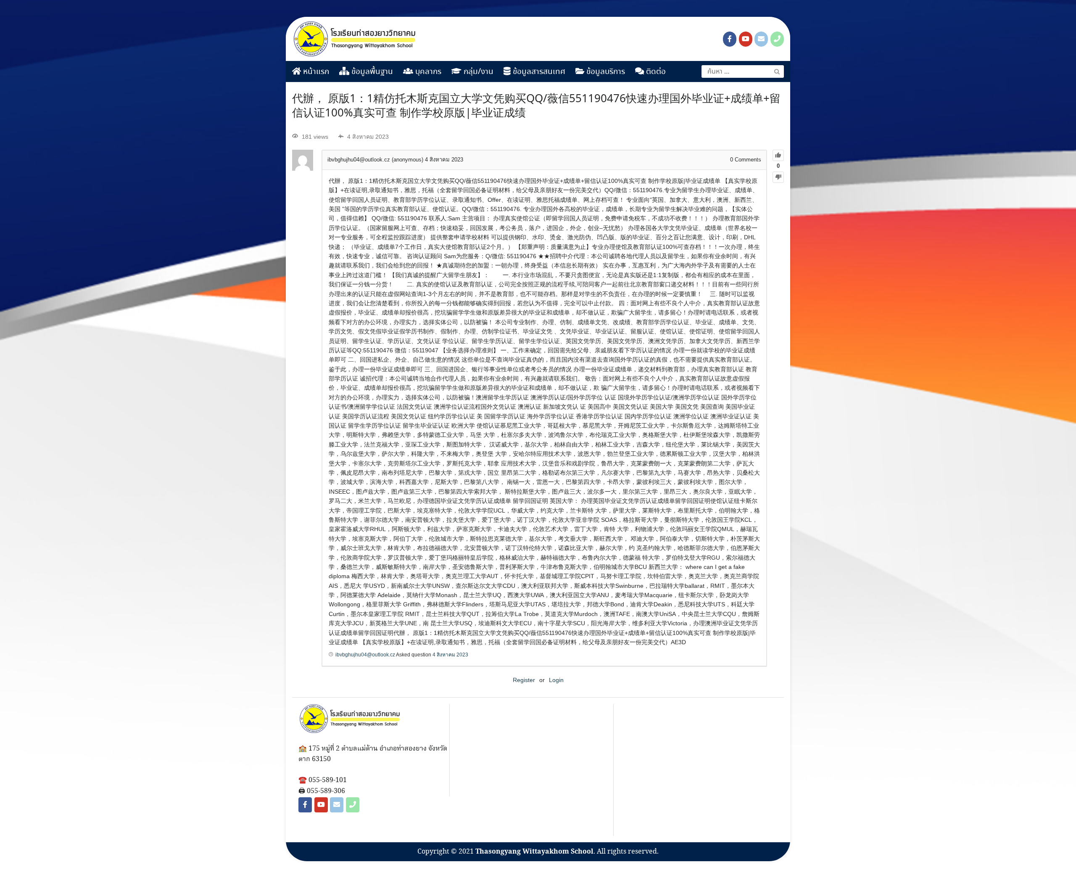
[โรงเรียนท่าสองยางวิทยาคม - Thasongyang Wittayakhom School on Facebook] (729, 39)
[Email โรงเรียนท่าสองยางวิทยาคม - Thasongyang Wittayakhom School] (761, 39)
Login (556, 680)
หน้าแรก (315, 72)
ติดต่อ (655, 72)
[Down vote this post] (778, 177)
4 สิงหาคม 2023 (450, 655)
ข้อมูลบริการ (604, 72)
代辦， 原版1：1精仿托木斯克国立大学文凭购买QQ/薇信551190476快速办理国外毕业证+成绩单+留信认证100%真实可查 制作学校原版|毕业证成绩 (536, 106)
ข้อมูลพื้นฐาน (371, 72)
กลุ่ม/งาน (477, 72)
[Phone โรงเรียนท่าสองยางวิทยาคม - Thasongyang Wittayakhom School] (777, 39)
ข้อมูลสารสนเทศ (538, 72)
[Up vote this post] (778, 155)
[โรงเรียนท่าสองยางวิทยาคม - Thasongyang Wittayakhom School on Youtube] (745, 39)
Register (524, 680)
